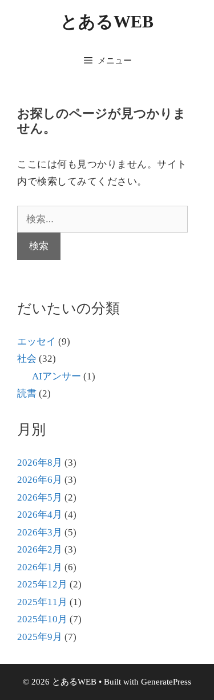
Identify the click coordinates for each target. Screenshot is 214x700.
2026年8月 (39, 462)
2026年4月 (39, 514)
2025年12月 (42, 584)
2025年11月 (42, 602)
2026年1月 (39, 567)
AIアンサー (56, 376)
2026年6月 (39, 479)
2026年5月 (39, 497)
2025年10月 (42, 619)
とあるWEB (107, 21)
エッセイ (36, 341)
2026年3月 (39, 532)
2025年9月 (39, 636)
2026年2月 (39, 549)
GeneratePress (166, 681)
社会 (27, 358)
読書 (27, 393)
